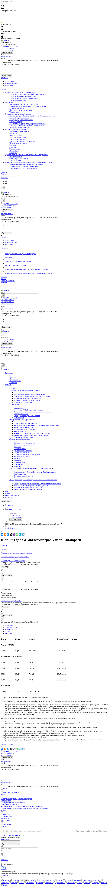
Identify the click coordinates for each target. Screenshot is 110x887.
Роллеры (12, 145)
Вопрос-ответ (6, 825)
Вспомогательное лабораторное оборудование (26, 164)
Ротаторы (12, 147)
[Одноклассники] (5, 534)
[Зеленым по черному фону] (1, 23)
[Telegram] (6, 181)
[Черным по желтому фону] (1, 20)
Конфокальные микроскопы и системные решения (28, 106)
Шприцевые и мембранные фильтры (22, 96)
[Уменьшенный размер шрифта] (2, 4)
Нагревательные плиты (18, 143)
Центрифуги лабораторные (19, 127)
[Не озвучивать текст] (2, 36)
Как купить (9, 629)
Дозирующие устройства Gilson (21, 120)
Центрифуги (14, 151)
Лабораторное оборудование (16, 129)
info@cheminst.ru (7, 56)
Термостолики (14, 112)
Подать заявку (6, 75)
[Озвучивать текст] (2, 34)
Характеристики (11, 627)
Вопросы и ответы (8, 176)
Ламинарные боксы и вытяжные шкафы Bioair (26, 126)
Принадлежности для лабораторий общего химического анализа (29, 162)
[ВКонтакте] (2, 534)
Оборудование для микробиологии (18, 114)
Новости (4, 172)
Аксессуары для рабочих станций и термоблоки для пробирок (32, 116)
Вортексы (13, 133)
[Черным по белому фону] (1, 13)
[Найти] (3, 200)
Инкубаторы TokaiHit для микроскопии (23, 104)
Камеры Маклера (15, 122)
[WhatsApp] (17, 534)
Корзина (4, 860)
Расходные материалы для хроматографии (21, 93)
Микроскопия (10, 102)
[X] (11, 534)
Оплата (8, 631)
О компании (9, 81)
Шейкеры (13, 153)
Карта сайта (5, 839)
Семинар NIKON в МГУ (10, 792)
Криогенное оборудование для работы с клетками (27, 124)
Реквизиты (9, 85)
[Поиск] (3, 187)
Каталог (4, 89)
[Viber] (14, 534)
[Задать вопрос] (2, 577)
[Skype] (20, 534)
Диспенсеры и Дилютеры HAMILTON (23, 166)
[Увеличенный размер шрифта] (3, 9)
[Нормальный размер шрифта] (2, 6)
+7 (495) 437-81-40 (11, 46)
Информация (5, 820)
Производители (11, 83)
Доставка (8, 633)
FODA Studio (102, 831)
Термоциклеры (14, 149)
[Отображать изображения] (2, 27)
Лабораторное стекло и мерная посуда (23, 168)
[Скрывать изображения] (2, 29)
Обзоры (4, 826)
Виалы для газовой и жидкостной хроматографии (27, 94)
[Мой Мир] (8, 534)
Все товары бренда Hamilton (11, 601)
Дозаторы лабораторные (18, 137)
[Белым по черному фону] (1, 15)
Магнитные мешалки (17, 139)
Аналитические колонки (18, 100)
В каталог (4, 876)
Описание (9, 626)
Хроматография (15, 160)
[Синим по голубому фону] (1, 18)
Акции (3, 174)
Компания (4, 78)
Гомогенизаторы (15, 135)
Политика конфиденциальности (12, 835)
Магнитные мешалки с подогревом (22, 141)
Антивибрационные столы (19, 118)
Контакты (4, 178)
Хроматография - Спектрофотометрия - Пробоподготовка (26, 155)
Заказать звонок (7, 52)
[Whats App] (6, 183)
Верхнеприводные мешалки (19, 131)
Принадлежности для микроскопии (22, 110)
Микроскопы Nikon (16, 108)
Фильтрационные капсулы (19, 159)
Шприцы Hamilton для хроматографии (23, 98)
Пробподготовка (15, 157)
